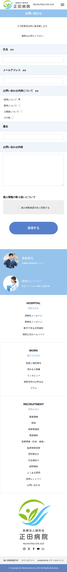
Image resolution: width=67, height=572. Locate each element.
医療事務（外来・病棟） (34, 441)
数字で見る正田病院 (33, 328)
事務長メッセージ (33, 322)
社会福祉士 (33, 460)
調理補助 (33, 466)
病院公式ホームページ (33, 334)
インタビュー (33, 375)
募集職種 (33, 417)
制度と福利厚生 (33, 363)
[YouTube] (38, 548)
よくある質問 (33, 472)
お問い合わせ (33, 485)
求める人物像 (33, 369)
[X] (28, 548)
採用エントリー (33, 479)
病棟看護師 (33, 429)
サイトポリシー (28, 560)
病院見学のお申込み (33, 381)
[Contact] (42, 548)
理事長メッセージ (33, 315)
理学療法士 (33, 454)
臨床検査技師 (33, 448)
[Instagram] (24, 548)
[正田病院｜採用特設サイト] (16, 4)
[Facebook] (33, 548)
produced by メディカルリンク (51, 560)
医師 (33, 423)
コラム (33, 388)
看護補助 (33, 435)
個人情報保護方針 (10, 560)
